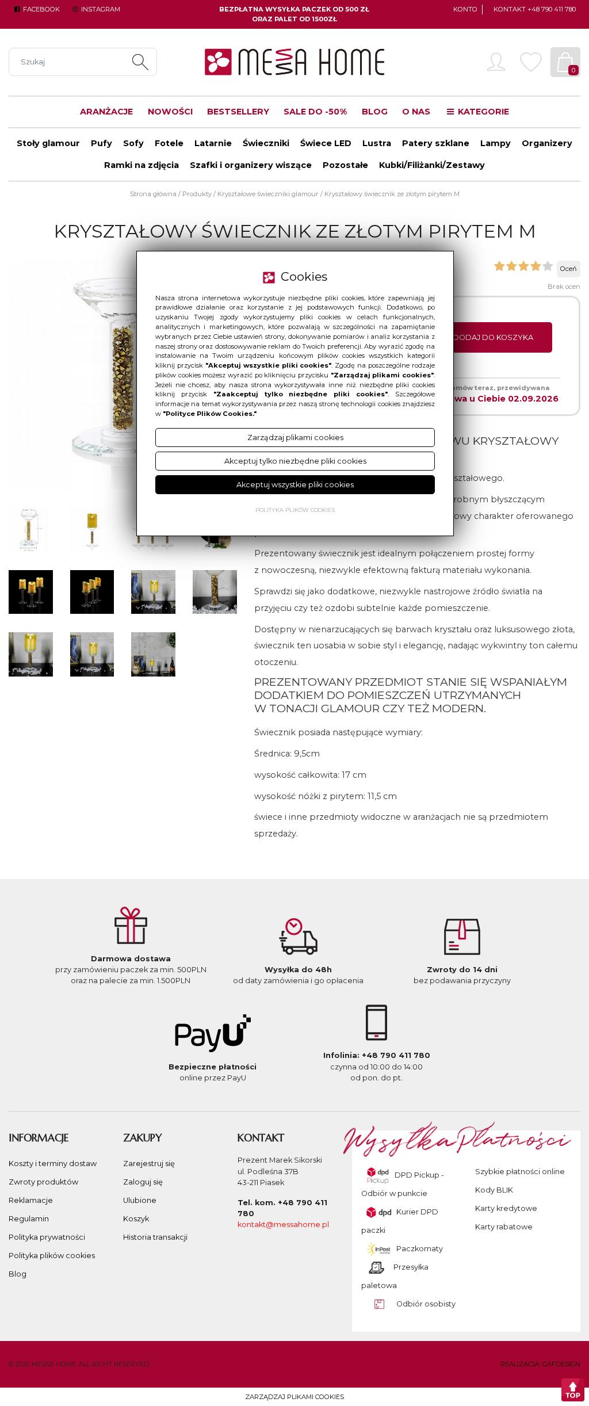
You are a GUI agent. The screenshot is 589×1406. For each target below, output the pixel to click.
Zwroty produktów (43, 1182)
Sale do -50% (315, 111)
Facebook (40, 9)
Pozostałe (345, 165)
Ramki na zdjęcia (141, 165)
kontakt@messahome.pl (283, 1224)
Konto (465, 9)
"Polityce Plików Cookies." (210, 414)
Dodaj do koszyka (493, 337)
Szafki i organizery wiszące (251, 165)
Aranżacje (106, 111)
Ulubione (139, 1200)
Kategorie (482, 111)
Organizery (547, 143)
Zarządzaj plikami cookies (294, 1397)
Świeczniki (266, 143)
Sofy (133, 143)
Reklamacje (31, 1200)
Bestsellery (238, 111)
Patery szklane (435, 143)
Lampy (495, 143)
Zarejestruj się (149, 1163)
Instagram (99, 9)
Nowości (170, 111)
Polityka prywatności (47, 1237)
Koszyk (136, 1218)
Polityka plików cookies (52, 1255)
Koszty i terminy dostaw (53, 1163)
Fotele (169, 143)
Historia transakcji (155, 1237)
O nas (416, 111)
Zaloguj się (143, 1182)
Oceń (568, 269)
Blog (375, 111)
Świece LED (325, 143)
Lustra (376, 143)
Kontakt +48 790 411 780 (535, 9)
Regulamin (29, 1218)
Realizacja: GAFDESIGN (540, 1364)
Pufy (101, 143)
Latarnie (213, 143)
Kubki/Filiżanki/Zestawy (432, 165)
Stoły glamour (48, 143)
